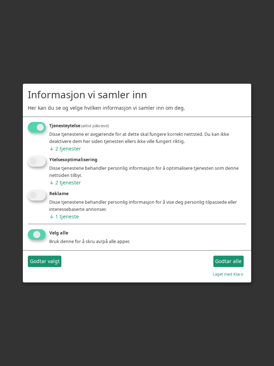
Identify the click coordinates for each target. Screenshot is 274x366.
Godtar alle (228, 261)
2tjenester (65, 148)
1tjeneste (64, 216)
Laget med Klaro (228, 274)
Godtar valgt (45, 261)
